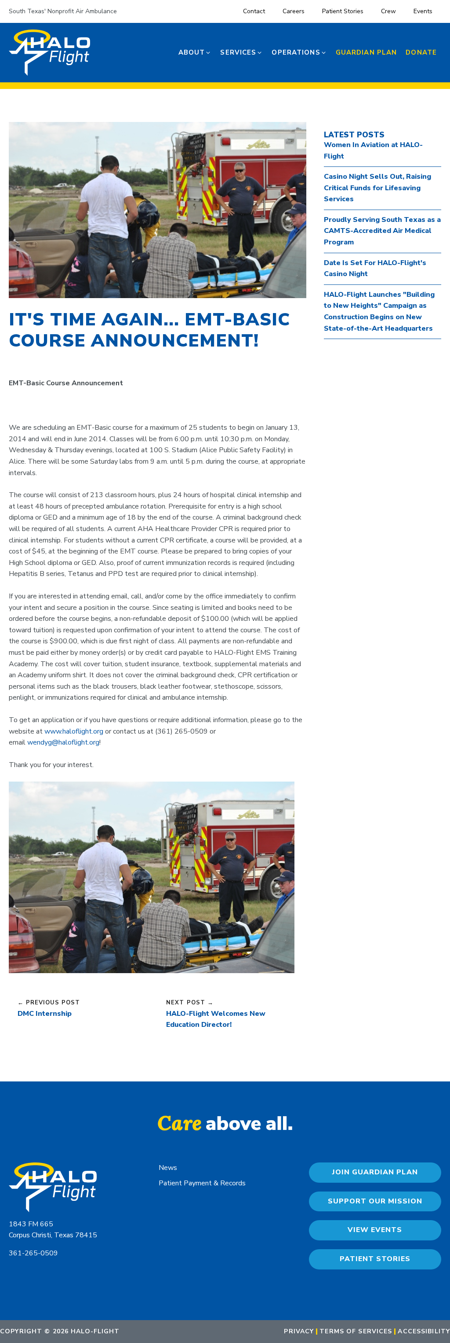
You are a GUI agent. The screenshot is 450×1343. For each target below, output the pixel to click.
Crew (388, 11)
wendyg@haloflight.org (63, 742)
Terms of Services (355, 1331)
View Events (375, 1230)
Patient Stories (342, 11)
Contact (254, 11)
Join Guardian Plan (374, 1172)
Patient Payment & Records (202, 1183)
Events (423, 11)
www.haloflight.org (73, 731)
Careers (294, 11)
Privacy (299, 1331)
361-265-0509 (33, 1253)
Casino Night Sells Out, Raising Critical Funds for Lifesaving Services (377, 188)
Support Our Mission (375, 1201)
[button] (195, 52)
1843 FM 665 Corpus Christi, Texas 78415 (53, 1229)
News (168, 1168)
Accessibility (424, 1331)
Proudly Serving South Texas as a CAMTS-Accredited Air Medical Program (382, 231)
